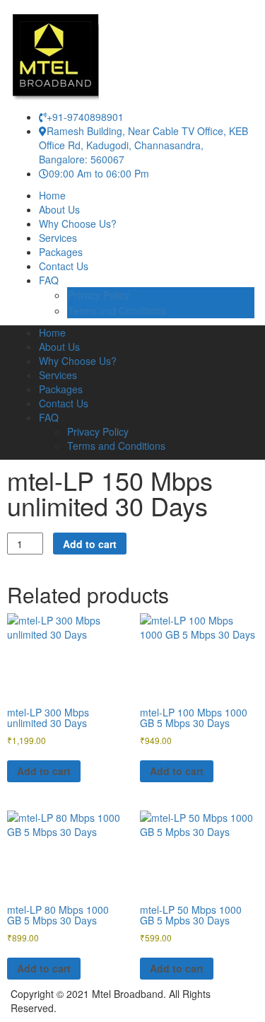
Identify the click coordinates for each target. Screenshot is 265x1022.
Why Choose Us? (78, 223)
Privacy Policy (98, 295)
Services (58, 238)
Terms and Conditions (117, 310)
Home (52, 195)
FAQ (49, 280)
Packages (61, 252)
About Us (59, 209)
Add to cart (90, 544)
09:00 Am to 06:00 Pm (99, 173)
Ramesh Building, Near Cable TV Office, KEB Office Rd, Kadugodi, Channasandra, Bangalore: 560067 (143, 145)
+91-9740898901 (85, 117)
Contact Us (63, 266)
